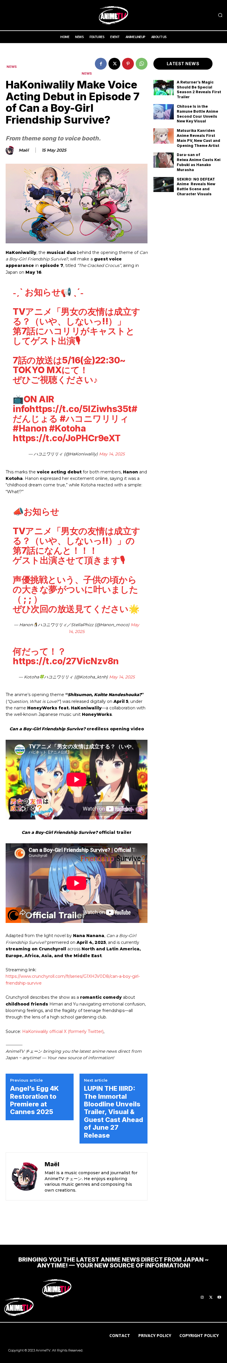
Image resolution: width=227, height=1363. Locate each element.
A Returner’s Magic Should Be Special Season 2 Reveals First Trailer (199, 89)
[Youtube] (219, 1297)
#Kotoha (67, 428)
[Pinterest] (128, 64)
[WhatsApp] (141, 64)
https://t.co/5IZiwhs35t (80, 409)
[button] (220, 15)
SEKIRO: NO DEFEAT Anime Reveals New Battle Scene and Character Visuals (196, 186)
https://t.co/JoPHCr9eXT (67, 438)
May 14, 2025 (112, 454)
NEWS (12, 66)
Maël (24, 150)
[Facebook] (101, 64)
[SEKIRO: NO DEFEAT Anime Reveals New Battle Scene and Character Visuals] (163, 184)
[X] (114, 64)
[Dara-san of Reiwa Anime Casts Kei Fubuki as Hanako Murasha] (163, 160)
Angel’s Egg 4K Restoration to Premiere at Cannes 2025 (34, 1100)
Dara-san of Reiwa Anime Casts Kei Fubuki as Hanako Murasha (198, 162)
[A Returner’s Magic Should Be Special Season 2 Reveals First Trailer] (163, 87)
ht (8, 976)
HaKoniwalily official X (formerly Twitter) (62, 1031)
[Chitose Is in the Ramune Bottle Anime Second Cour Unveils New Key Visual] (163, 111)
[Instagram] (202, 1297)
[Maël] (11, 150)
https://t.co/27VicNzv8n (66, 661)
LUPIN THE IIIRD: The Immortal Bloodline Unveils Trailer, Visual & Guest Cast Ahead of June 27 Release (113, 1112)
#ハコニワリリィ (94, 418)
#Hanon (30, 428)
